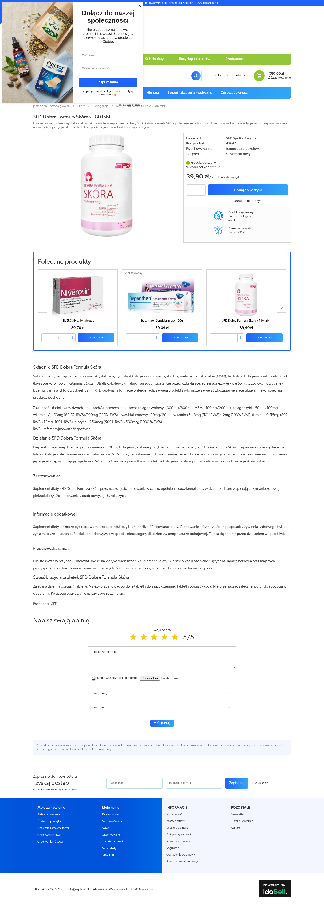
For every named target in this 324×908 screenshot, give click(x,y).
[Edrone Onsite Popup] (162, 454)
